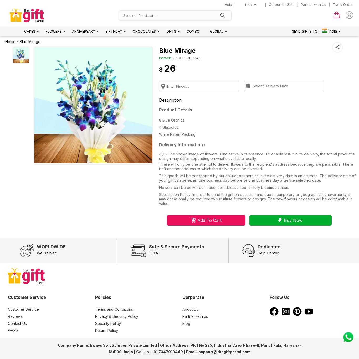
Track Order (343, 4)
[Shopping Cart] (336, 17)
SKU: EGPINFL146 (187, 58)
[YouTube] (308, 314)
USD (248, 5)
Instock (165, 58)
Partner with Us (313, 4)
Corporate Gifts (281, 4)
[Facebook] (274, 314)
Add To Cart (209, 220)
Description (170, 100)
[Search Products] (222, 15)
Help (228, 4)
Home (10, 41)
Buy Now (293, 220)
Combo (193, 31)
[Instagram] (285, 314)
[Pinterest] (297, 314)
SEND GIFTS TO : (305, 31)
